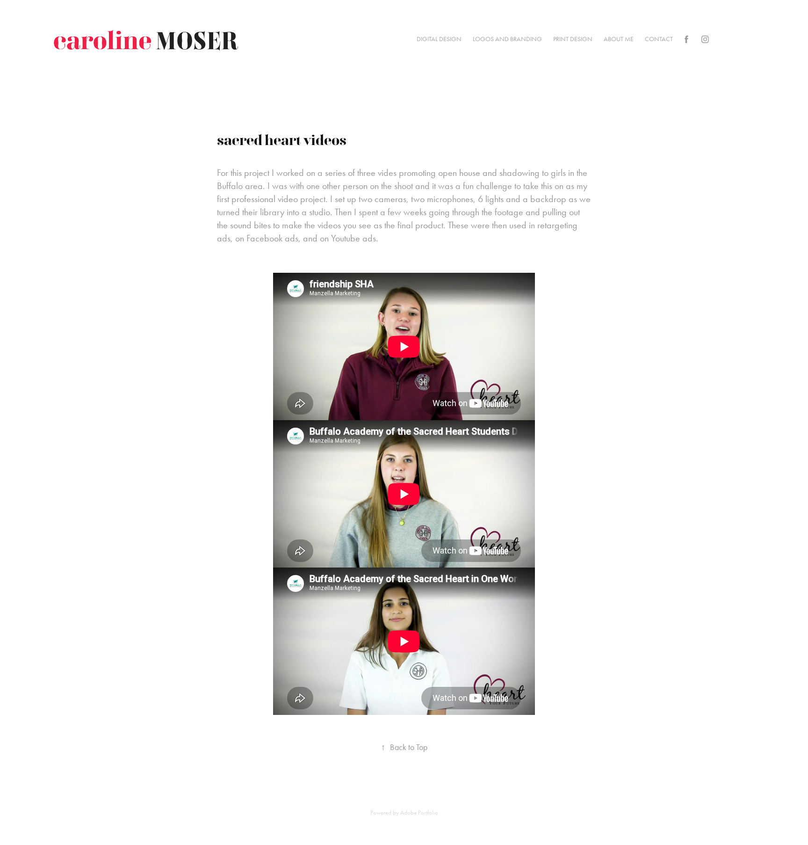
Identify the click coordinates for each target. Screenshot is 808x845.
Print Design (572, 39)
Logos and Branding (507, 39)
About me (619, 39)
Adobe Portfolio (419, 812)
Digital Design (439, 39)
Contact (659, 39)
